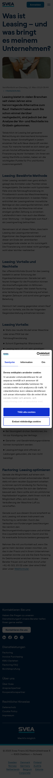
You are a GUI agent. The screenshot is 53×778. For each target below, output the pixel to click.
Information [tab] (26, 362)
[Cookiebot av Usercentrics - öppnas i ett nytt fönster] (37, 354)
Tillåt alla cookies (26, 412)
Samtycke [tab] (10, 362)
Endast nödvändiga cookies (26, 421)
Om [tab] (43, 362)
